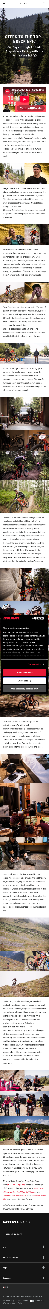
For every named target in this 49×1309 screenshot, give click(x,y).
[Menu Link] (4, 4)
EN (6, 1287)
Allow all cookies (24, 672)
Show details (34, 664)
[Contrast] (32, 1301)
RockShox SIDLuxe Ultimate (14, 1196)
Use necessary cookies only (24, 689)
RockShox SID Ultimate (26, 1192)
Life (24, 4)
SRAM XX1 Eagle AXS (16, 1185)
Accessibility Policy (23, 1302)
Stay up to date (14, 1234)
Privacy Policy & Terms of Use (9, 1302)
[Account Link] (44, 4)
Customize (23, 681)
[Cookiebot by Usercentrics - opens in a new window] (33, 618)
